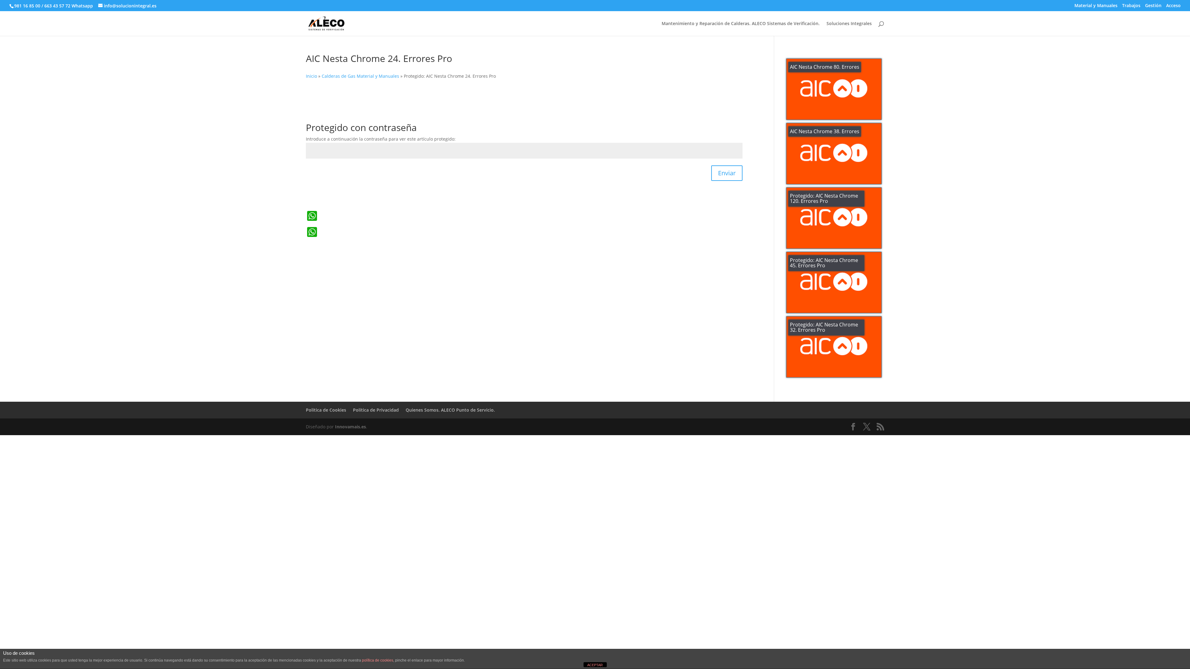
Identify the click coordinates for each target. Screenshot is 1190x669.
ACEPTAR (595, 665)
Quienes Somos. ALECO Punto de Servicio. (450, 410)
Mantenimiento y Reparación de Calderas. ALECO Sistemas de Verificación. (741, 23)
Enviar (727, 173)
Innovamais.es (350, 427)
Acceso (1173, 5)
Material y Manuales (1095, 5)
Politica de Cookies (326, 410)
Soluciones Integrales (849, 23)
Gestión (1153, 5)
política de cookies (377, 660)
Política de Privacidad (376, 410)
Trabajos (1131, 5)
